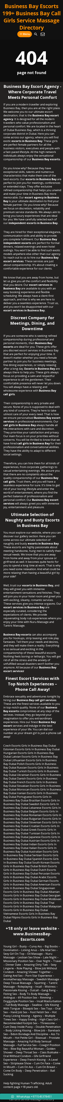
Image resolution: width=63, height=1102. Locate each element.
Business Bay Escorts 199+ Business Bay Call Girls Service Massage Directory (31, 16)
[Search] (36, 34)
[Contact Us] (43, 34)
